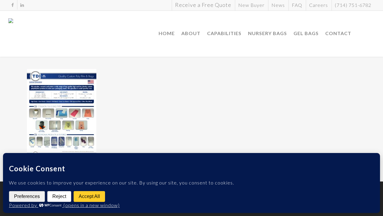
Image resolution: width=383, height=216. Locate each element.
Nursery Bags (267, 33)
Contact (338, 33)
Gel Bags (306, 33)
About (190, 33)
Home (167, 33)
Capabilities (224, 33)
